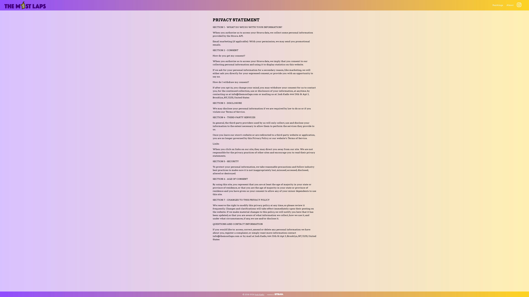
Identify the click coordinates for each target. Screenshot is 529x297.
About (510, 5)
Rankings (497, 5)
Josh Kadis (259, 295)
